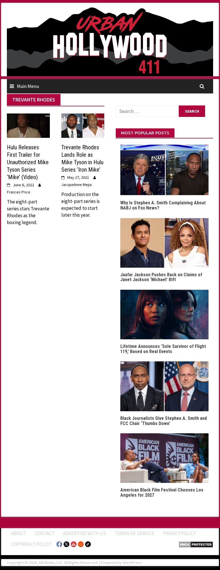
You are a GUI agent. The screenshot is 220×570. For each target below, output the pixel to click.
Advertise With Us (84, 533)
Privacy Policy (179, 533)
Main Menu (28, 86)
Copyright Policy (31, 544)
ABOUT (18, 533)
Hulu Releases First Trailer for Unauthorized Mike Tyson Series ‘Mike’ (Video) (28, 162)
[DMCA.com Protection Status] (195, 544)
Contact (44, 533)
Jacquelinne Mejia (76, 184)
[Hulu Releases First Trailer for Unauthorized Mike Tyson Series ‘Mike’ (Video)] (28, 125)
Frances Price (18, 192)
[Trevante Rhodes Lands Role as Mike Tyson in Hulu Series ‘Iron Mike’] (82, 125)
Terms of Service (134, 533)
